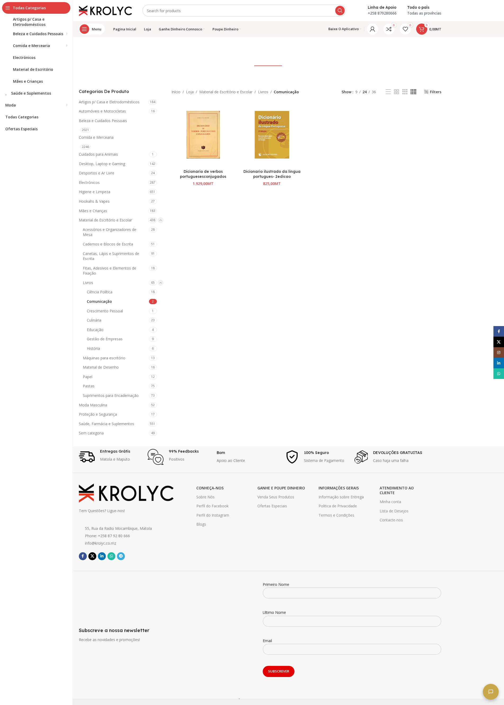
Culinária (94, 320)
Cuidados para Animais (98, 154)
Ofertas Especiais (272, 505)
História (93, 348)
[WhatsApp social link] (111, 556)
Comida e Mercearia (96, 137)
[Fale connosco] (491, 692)
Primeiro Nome (276, 584)
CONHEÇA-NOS (210, 487)
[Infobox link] (111, 457)
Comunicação (99, 301)
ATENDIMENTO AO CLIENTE (397, 490)
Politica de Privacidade (338, 505)
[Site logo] (105, 10)
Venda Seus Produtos (275, 496)
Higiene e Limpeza (94, 191)
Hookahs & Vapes (94, 201)
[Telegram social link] (121, 556)
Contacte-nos (391, 519)
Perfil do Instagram (212, 515)
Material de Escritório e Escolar (105, 219)
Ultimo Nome (274, 612)
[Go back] (213, 49)
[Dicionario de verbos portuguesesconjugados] (203, 134)
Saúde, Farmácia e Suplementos (106, 423)
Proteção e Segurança (98, 414)
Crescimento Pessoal (105, 310)
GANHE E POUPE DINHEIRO (281, 487)
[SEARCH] (340, 10)
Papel (87, 376)
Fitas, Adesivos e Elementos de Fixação (109, 271)
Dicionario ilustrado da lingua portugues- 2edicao (272, 174)
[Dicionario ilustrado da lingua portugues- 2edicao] (272, 134)
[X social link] (92, 556)
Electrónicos (89, 182)
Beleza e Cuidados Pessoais (103, 120)
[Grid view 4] (413, 92)
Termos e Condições (336, 515)
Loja (190, 91)
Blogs (201, 524)
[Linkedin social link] (102, 556)
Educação (95, 329)
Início (175, 91)
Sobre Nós (205, 496)
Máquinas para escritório (104, 357)
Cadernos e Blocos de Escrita (108, 244)
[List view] (388, 92)
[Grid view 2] (396, 92)
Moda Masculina (93, 404)
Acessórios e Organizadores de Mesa (109, 232)
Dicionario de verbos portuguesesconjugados (203, 174)
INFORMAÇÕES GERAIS (339, 487)
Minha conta (390, 501)
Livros (88, 282)
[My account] (372, 29)
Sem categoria (91, 432)
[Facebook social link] (83, 556)
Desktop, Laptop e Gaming (102, 163)
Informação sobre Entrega (341, 496)
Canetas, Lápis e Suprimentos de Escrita (111, 256)
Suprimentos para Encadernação (111, 395)
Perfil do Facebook (212, 505)
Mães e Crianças (93, 210)
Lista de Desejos (394, 510)
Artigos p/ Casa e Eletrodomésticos (109, 101)
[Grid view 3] (404, 92)
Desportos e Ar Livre (96, 172)
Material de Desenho (101, 367)
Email (267, 640)
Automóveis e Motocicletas (102, 111)
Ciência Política (99, 291)
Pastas (88, 385)
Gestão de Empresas (104, 338)
